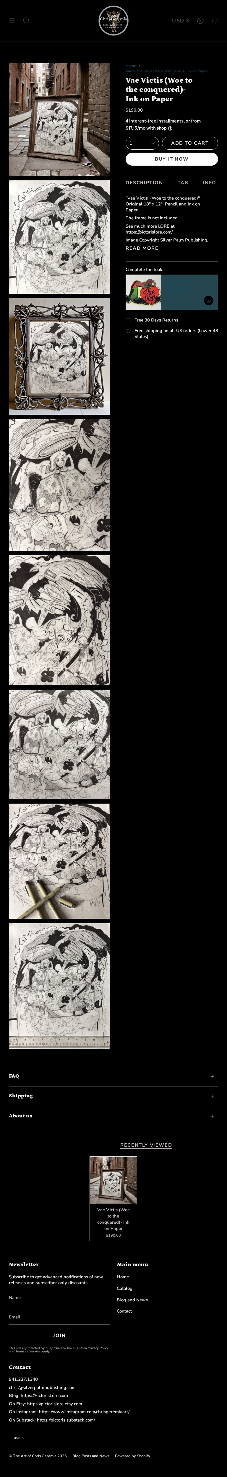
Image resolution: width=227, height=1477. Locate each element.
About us (20, 1116)
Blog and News (132, 1300)
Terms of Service (27, 1351)
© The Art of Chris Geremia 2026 (38, 1456)
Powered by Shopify (132, 1456)
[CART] (214, 21)
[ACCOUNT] (200, 21)
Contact (124, 1311)
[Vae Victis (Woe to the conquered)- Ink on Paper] (113, 1180)
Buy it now (172, 159)
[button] (26, 21)
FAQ (14, 1076)
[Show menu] (11, 21)
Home (131, 65)
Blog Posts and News (90, 1456)
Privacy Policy (98, 1348)
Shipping (21, 1096)
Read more (142, 248)
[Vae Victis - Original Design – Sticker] (143, 292)
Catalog (124, 1288)
